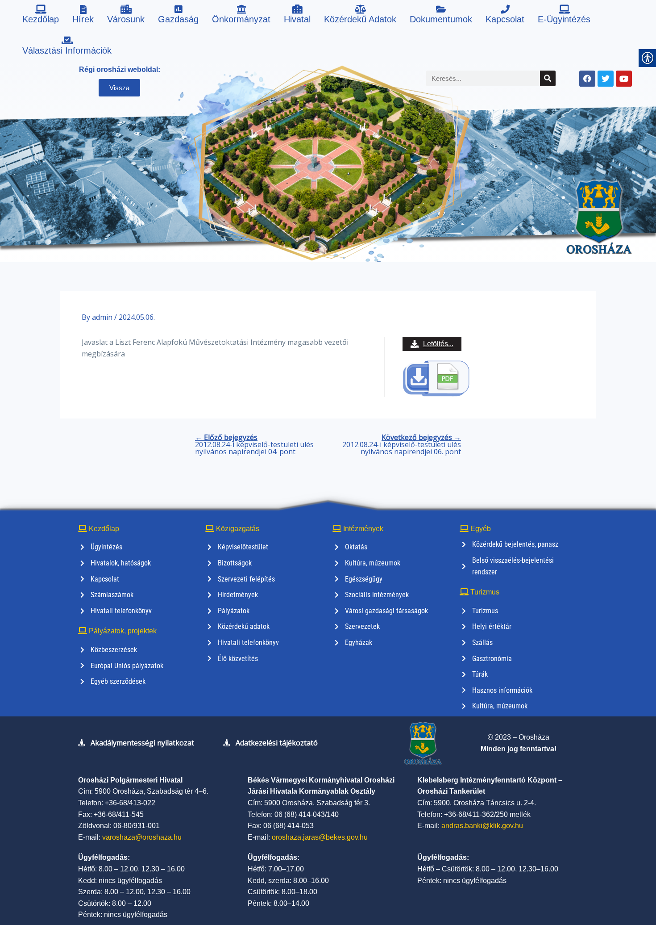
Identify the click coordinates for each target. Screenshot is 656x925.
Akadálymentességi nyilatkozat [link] (142, 743)
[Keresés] (548, 78)
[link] (41, 15)
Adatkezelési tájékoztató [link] (277, 743)
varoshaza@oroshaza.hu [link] (142, 837)
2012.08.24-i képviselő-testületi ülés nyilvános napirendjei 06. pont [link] (401, 444)
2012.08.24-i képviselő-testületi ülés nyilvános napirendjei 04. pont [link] (254, 444)
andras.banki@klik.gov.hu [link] (482, 825)
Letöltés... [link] (438, 343)
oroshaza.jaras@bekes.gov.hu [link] (320, 837)
